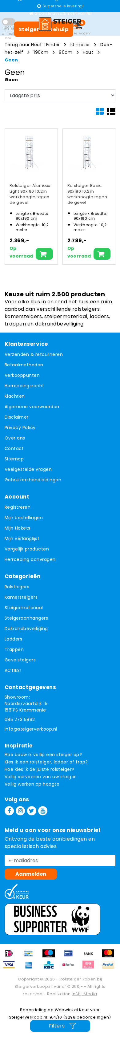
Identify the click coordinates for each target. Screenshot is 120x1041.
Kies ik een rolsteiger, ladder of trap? (46, 762)
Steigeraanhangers (26, 618)
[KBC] (51, 967)
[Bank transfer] (90, 956)
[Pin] (70, 956)
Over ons (15, 438)
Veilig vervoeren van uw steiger (40, 777)
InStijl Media (84, 994)
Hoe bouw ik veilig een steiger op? (43, 754)
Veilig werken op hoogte (32, 784)
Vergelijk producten (27, 549)
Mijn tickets (17, 528)
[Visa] (11, 967)
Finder (53, 44)
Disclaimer (17, 417)
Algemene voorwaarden (32, 407)
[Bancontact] (31, 956)
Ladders (13, 639)
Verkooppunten (22, 375)
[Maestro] (51, 956)
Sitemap (14, 459)
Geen (11, 60)
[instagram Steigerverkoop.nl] (20, 811)
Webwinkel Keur (72, 1010)
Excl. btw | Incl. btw (8, 34)
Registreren (17, 507)
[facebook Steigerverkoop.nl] (9, 811)
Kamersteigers (21, 597)
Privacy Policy (20, 427)
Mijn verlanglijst (22, 538)
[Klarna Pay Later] (90, 967)
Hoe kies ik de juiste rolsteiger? (39, 769)
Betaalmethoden (24, 365)
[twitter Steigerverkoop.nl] (31, 811)
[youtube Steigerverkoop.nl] (42, 811)
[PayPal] (109, 967)
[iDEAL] (11, 956)
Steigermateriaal (24, 608)
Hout (88, 52)
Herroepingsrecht (24, 386)
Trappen (14, 649)
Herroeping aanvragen (30, 559)
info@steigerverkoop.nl (31, 729)
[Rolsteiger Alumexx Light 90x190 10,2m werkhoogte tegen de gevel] (29, 152)
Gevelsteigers (20, 660)
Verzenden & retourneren (34, 354)
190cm (41, 52)
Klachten (15, 396)
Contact (14, 448)
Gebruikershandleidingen (33, 480)
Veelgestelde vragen (28, 469)
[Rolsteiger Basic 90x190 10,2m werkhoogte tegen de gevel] (86, 152)
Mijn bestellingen (24, 518)
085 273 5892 (20, 719)
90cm (65, 52)
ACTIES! (13, 670)
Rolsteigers (17, 587)
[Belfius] (70, 967)
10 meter (80, 44)
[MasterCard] (109, 956)
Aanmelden (30, 873)
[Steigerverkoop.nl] (60, 24)
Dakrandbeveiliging (26, 628)
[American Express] (31, 967)
